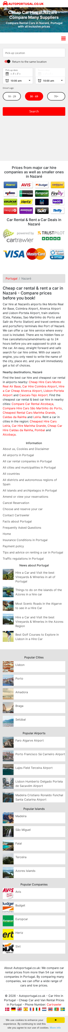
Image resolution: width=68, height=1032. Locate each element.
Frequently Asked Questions (22, 527)
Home (7, 534)
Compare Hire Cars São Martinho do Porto (32, 408)
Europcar (21, 919)
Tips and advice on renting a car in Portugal (33, 552)
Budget (20, 905)
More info (55, 1027)
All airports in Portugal (18, 455)
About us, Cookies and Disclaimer (26, 449)
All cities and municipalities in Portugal (29, 467)
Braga (19, 706)
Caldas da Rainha (14, 417)
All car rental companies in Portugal (27, 461)
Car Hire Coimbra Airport (39, 386)
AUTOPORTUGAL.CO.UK (26, 4)
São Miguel (23, 830)
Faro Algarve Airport (29, 740)
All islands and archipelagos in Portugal (30, 490)
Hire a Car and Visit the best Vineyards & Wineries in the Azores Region (39, 621)
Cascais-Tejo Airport (33, 395)
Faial (18, 843)
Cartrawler (54, 1004)
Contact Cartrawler (16, 515)
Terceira (20, 857)
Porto (19, 678)
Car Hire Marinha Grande (29, 426)
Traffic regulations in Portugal (23, 558)
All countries (11, 473)
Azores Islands (25, 871)
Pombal (40, 430)
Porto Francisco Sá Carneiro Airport (40, 754)
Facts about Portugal (17, 521)
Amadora (21, 692)
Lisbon (19, 665)
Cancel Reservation (16, 503)
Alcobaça (9, 434)
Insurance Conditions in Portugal (25, 540)
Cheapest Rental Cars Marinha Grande (29, 412)
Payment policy (13, 546)
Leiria (37, 417)
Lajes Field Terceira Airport (34, 768)
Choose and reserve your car (23, 509)
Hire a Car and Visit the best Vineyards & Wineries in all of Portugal (35, 577)
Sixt (18, 946)
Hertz (19, 933)
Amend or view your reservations (25, 496)
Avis (18, 892)
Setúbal (20, 719)
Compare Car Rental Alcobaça (32, 404)
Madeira (20, 816)
